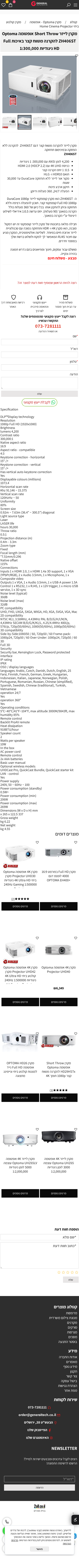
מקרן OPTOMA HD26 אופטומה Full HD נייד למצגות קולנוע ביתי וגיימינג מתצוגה (20, 1069)
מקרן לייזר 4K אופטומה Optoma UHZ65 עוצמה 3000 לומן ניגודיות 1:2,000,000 (58, 1165)
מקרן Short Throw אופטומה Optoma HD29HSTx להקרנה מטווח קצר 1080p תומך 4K (58, 1069)
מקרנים (72, 1322)
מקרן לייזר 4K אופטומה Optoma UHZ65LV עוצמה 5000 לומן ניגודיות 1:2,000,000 (20, 1165)
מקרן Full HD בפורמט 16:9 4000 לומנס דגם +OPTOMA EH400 (59, 876)
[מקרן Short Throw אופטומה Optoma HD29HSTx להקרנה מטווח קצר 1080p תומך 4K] (59, 1047)
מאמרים (71, 1361)
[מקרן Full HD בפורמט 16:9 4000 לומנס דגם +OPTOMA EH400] (59, 864)
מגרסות (72, 1332)
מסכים (72, 1336)
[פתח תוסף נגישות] (75, 1520)
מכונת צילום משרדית (63, 1317)
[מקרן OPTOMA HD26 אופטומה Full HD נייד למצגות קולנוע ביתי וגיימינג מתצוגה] (20, 1051)
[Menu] (75, 5)
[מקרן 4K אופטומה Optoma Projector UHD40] (58, 962)
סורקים (72, 1327)
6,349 (60, 988)
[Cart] (10, 5)
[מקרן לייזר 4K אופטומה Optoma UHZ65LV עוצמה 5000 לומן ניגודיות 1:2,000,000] (20, 1151)
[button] (73, 59)
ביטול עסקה (69, 1380)
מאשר (39, 1549)
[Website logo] (39, 3)
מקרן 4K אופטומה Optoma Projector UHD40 (59, 969)
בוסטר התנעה (67, 1341)
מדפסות (71, 1313)
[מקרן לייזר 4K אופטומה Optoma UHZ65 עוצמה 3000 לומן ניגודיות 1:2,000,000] (59, 1145)
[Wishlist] (3, 5)
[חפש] (68, 5)
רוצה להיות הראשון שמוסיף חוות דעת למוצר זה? (47, 283)
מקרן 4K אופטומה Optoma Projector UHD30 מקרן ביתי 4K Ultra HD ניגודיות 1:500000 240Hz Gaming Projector (20, 880)
